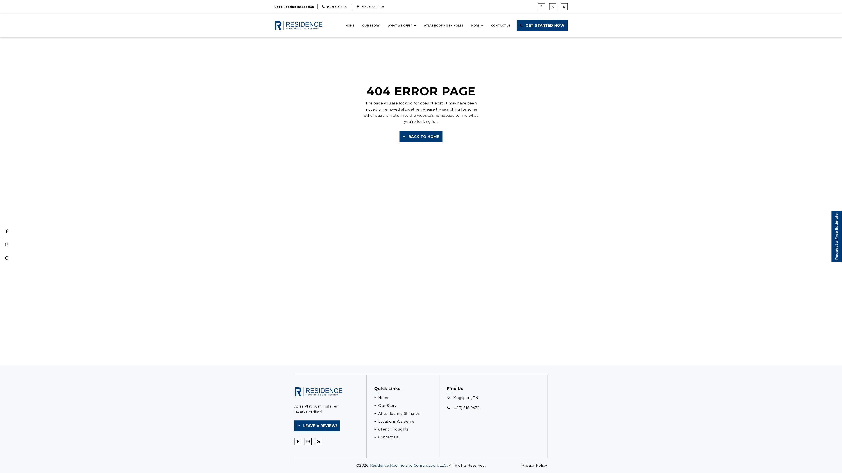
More (475, 25)
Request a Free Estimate (837, 236)
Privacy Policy (534, 465)
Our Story (371, 25)
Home (350, 25)
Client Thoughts (393, 429)
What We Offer (400, 25)
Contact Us (501, 25)
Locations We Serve (396, 421)
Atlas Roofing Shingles (443, 25)
